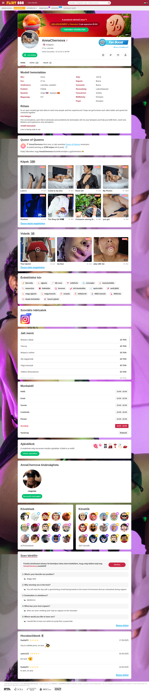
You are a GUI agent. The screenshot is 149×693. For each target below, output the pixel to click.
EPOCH (54, 683)
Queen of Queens (73, 144)
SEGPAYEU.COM (64, 683)
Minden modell (7, 8)
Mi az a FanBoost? (121, 47)
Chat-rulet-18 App (69, 8)
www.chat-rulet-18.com (31, 683)
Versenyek (55, 8)
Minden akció (43, 8)
